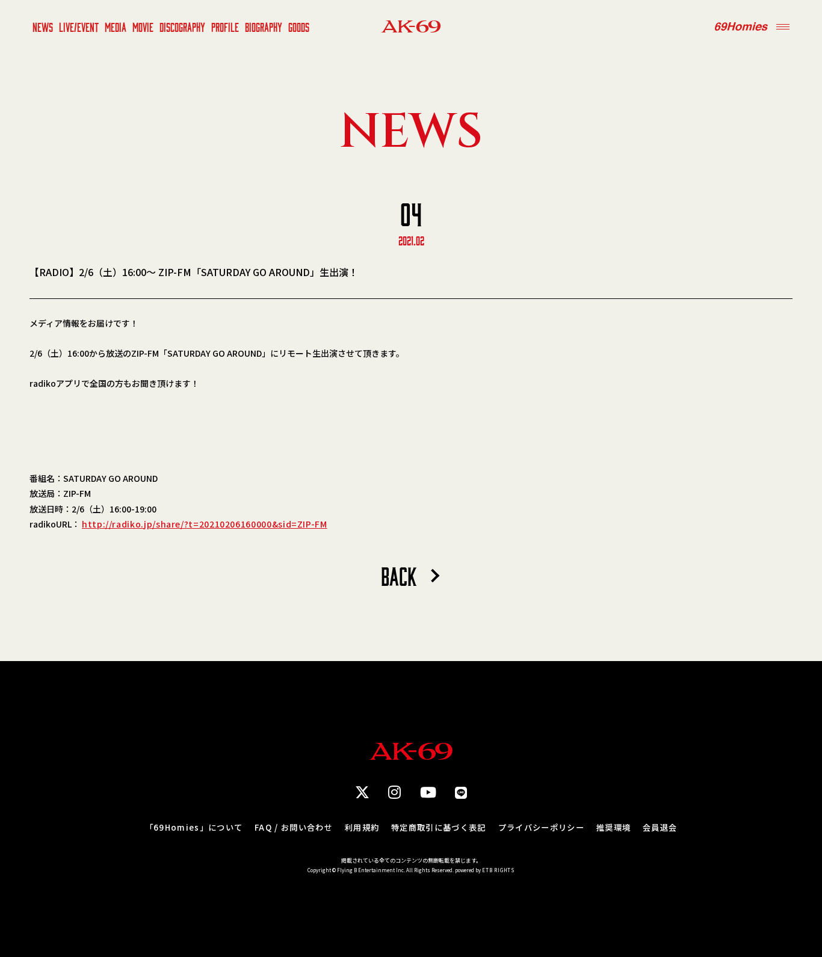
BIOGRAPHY (263, 26)
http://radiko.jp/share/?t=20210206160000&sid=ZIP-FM (204, 524)
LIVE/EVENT (79, 26)
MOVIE (142, 26)
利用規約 (362, 827)
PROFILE (225, 26)
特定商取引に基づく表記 (438, 827)
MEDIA (115, 26)
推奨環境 (613, 827)
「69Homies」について (194, 827)
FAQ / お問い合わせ (294, 827)
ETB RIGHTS (498, 870)
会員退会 (660, 827)
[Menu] (783, 26)
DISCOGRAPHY (182, 26)
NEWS (42, 26)
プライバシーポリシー (541, 827)
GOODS (298, 26)
